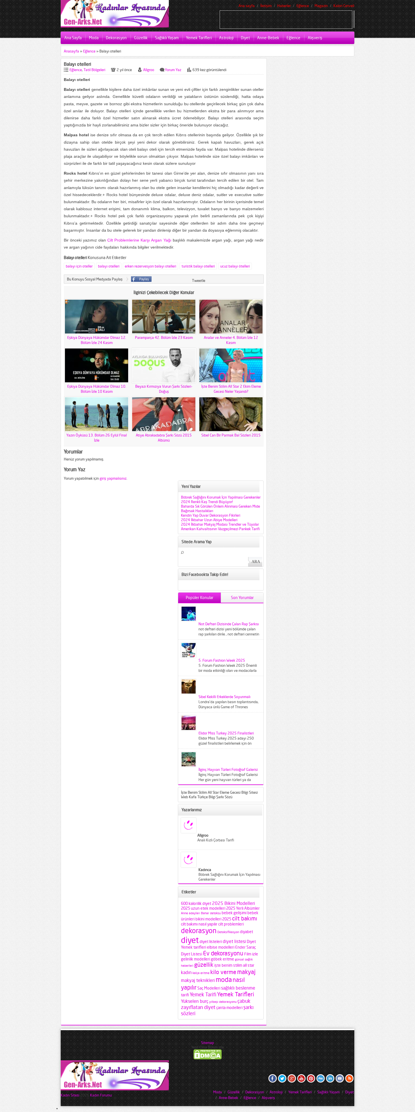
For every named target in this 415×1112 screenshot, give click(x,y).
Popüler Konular (199, 597)
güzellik (203, 964)
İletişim (266, 5)
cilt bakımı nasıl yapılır (199, 924)
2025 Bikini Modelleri (233, 903)
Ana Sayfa (73, 37)
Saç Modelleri (208, 988)
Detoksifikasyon (228, 932)
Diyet (245, 37)
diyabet (246, 931)
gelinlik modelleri (195, 959)
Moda (94, 37)
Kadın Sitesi (70, 1095)
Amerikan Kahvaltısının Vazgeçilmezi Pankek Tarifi (220, 529)
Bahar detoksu (211, 913)
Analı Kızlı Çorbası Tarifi (215, 840)
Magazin (321, 5)
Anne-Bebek (268, 37)
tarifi (185, 995)
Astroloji (226, 37)
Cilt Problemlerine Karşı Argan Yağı (139, 240)
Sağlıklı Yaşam (167, 37)
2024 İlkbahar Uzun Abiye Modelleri (209, 519)
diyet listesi (234, 941)
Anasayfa (71, 51)
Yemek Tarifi (203, 994)
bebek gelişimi (234, 913)
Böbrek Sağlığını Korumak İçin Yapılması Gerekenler (221, 497)
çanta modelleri (229, 1007)
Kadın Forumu (101, 1095)
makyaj (246, 971)
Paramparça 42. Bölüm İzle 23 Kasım (164, 337)
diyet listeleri (211, 941)
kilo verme (223, 972)
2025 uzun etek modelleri (203, 908)
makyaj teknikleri (198, 980)
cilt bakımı (244, 918)
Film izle (251, 954)
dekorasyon (199, 930)
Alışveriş (315, 37)
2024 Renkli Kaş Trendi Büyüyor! (207, 501)
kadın (186, 972)
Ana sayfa (247, 5)
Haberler (284, 5)
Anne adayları (190, 913)
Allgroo (148, 69)
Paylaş (141, 279)
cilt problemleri (231, 924)
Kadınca (204, 869)
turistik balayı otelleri (198, 266)
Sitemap (207, 1042)
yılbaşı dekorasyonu (223, 1002)
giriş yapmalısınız (113, 478)
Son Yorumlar (242, 597)
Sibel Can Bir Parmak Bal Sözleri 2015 (231, 435)
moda (224, 979)
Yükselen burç (194, 1001)
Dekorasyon (116, 37)
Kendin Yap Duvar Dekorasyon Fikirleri (210, 515)
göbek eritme (222, 959)
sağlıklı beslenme (238, 988)
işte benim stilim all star (234, 965)
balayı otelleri (108, 266)
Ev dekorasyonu (223, 953)
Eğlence (302, 5)
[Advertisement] (286, 19)
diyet (190, 940)
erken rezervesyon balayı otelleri (150, 266)
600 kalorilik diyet (196, 903)
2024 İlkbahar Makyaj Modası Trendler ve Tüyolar (220, 524)
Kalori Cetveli (343, 5)
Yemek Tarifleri (199, 37)
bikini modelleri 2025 (213, 919)
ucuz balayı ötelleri (235, 266)
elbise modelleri (220, 947)
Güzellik (141, 37)
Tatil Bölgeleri (94, 69)
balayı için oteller (79, 266)
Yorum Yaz (173, 69)
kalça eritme (201, 973)
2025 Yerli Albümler (243, 908)
